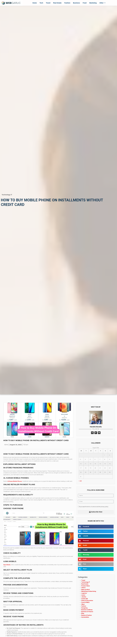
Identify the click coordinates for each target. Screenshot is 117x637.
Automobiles (85, 617)
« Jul (80, 481)
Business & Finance (87, 611)
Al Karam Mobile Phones (14, 481)
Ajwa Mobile (7, 564)
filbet (83, 604)
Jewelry (83, 597)
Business (76, 3)
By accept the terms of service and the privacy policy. (93, 506)
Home (34, 3)
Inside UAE (84, 598)
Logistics (84, 593)
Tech (41, 3)
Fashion (67, 3)
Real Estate (57, 3)
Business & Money (86, 609)
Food (85, 3)
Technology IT (7, 195)
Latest (83, 595)
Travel (48, 3)
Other (101, 3)
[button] (96, 527)
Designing (84, 608)
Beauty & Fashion (86, 615)
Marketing (93, 3)
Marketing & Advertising (88, 591)
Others (83, 587)
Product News (85, 586)
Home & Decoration (87, 600)
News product (85, 589)
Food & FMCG (85, 602)
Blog (82, 613)
